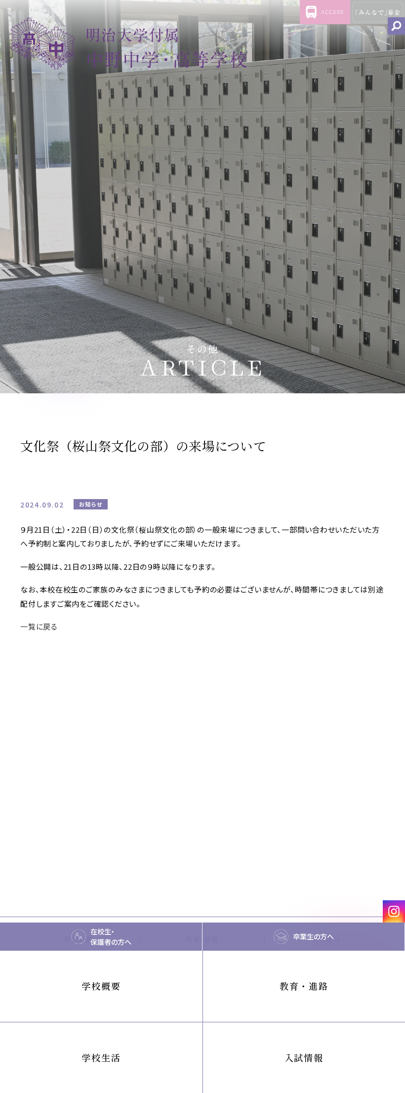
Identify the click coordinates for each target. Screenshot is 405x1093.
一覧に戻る (39, 626)
